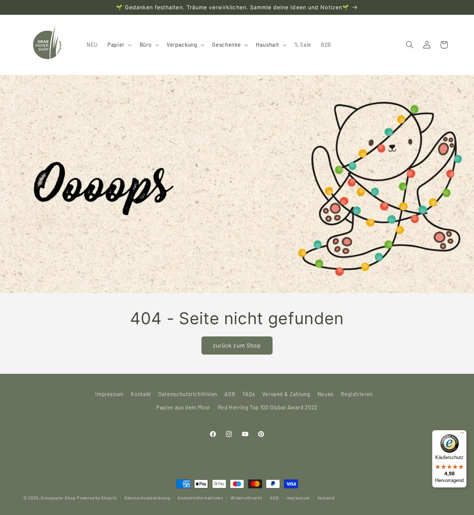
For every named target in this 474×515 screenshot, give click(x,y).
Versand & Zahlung (286, 394)
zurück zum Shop (237, 345)
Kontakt (141, 394)
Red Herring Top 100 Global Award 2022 (268, 407)
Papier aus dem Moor (183, 407)
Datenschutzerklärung (147, 497)
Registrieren (357, 394)
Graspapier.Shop (58, 497)
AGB (229, 394)
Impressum (109, 394)
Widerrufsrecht (246, 497)
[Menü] (462, 434)
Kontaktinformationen (200, 497)
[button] (119, 45)
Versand (325, 497)
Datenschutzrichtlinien (187, 394)
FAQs (249, 394)
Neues (325, 394)
